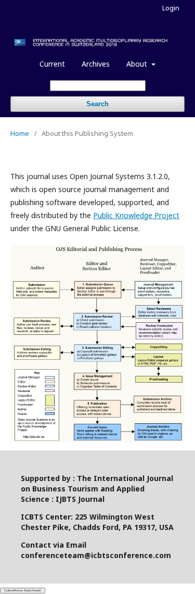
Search (97, 104)
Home (19, 133)
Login (170, 7)
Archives (96, 64)
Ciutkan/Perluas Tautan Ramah (22, 590)
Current (52, 64)
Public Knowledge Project (136, 215)
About (137, 64)
